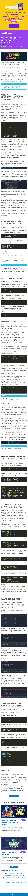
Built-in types (8, 253)
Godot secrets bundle (9, 853)
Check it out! (14, 26)
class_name (6, 260)
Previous (14, 795)
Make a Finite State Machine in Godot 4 (15, 873)
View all (14, 866)
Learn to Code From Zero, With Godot (10, 822)
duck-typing (4, 423)
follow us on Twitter (8, 788)
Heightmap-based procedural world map (15, 882)
